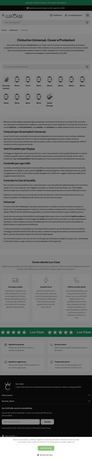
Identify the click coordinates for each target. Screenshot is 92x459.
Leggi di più (70, 442)
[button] (46, 455)
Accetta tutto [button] (46, 448)
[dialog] (46, 448)
